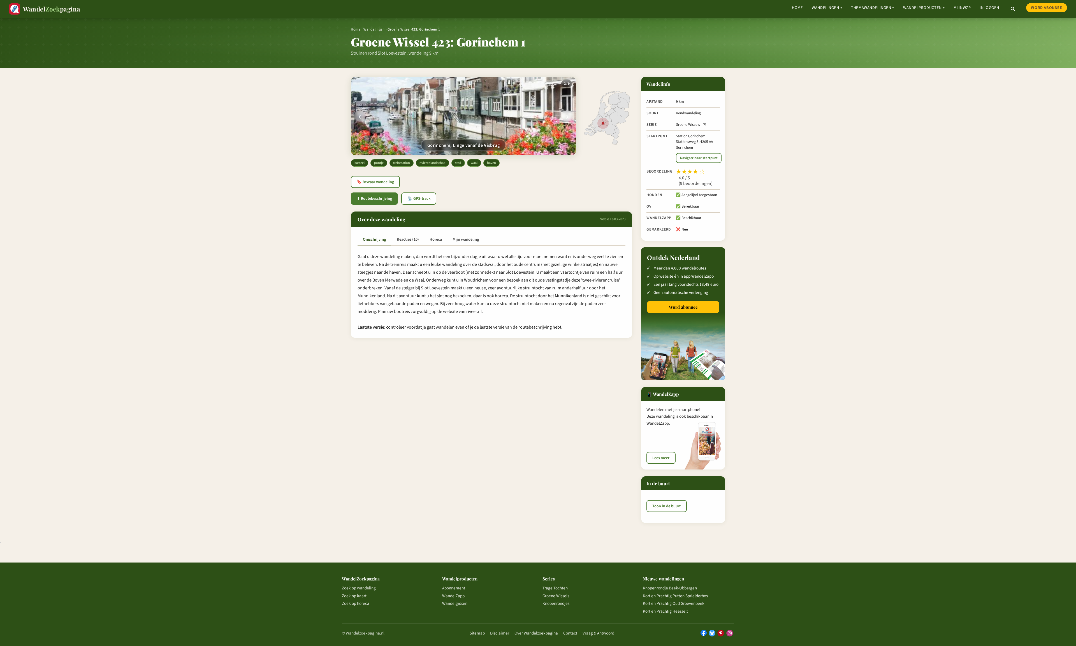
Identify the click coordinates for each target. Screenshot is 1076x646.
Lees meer (660, 458)
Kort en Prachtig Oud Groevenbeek (673, 603)
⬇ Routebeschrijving (374, 198)
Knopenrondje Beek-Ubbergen (670, 588)
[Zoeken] (1012, 8)
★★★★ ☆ (690, 172)
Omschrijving (374, 239)
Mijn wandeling (466, 239)
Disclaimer (499, 633)
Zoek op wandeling (359, 588)
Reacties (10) (408, 239)
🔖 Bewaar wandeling (375, 182)
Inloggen (989, 8)
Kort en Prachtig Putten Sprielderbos (675, 596)
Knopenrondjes (555, 603)
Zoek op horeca (355, 603)
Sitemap (477, 633)
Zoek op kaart (354, 596)
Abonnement (453, 588)
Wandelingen (827, 8)
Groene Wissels (688, 124)
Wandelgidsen (454, 603)
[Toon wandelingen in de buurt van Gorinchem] (603, 123)
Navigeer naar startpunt (699, 158)
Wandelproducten (924, 8)
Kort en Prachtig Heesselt (665, 611)
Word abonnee (1046, 8)
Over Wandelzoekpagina (536, 633)
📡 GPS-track (418, 198)
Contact (570, 633)
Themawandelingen (872, 8)
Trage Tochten (555, 588)
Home (797, 8)
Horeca (436, 239)
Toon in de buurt (666, 506)
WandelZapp (453, 596)
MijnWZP (962, 8)
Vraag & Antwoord (598, 633)
